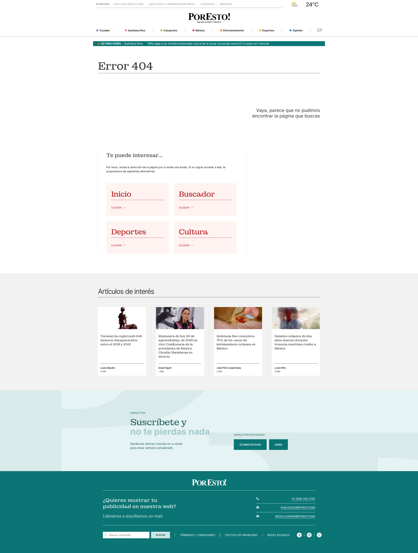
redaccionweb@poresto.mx (295, 516)
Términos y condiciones (197, 535)
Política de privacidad (241, 535)
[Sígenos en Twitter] (319, 537)
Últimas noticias (250, 444)
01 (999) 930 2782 (303, 498)
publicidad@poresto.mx (298, 507)
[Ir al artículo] (122, 328)
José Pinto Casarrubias (229, 367)
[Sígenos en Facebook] (299, 537)
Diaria (278, 444)
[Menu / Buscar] (319, 30)
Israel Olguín (165, 367)
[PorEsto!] (209, 22)
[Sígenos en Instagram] (309, 537)
